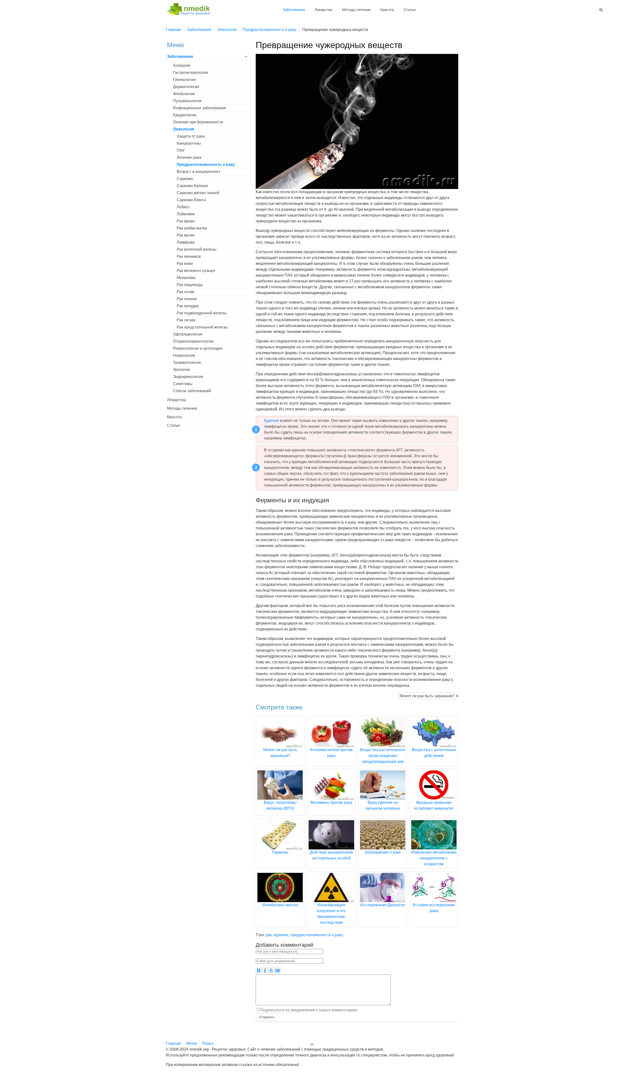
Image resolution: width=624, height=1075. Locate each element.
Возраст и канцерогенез (198, 171)
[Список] (278, 970)
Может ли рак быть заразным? (427, 696)
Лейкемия (186, 214)
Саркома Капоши (192, 186)
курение (281, 935)
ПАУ (181, 150)
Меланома (186, 278)
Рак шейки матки (192, 228)
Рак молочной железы (196, 249)
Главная (173, 1043)
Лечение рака (189, 157)
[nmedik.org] (190, 8)
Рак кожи (185, 263)
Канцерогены (189, 143)
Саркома (185, 179)
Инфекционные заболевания (199, 108)
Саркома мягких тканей (198, 193)
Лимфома (186, 242)
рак (269, 935)
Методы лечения (356, 10)
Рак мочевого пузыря (196, 271)
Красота (387, 10)
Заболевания (294, 10)
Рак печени (187, 299)
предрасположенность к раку (316, 935)
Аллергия (181, 65)
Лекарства (323, 10)
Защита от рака (191, 136)
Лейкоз (183, 207)
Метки (191, 1043)
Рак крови (186, 221)
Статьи (410, 10)
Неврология (184, 355)
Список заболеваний (192, 391)
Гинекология (184, 80)
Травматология (187, 362)
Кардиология (184, 115)
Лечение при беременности (198, 122)
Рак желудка (188, 306)
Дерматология (186, 87)
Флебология (184, 94)
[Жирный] (259, 970)
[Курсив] (265, 970)
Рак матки (186, 235)
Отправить (267, 1017)
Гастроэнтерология (190, 72)
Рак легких (186, 320)
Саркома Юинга (191, 200)
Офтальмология (187, 334)
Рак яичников (189, 256)
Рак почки (185, 292)
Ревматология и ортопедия (197, 348)
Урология (181, 370)
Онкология (183, 129)
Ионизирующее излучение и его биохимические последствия (331, 914)
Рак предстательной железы (202, 327)
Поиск (207, 1043)
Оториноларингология (193, 341)
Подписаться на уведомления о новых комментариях (309, 1010)
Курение (271, 420)
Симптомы (183, 384)
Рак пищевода (190, 285)
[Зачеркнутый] (271, 970)
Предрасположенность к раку (206, 164)
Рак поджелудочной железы (202, 313)
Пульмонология (187, 101)
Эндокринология (188, 377)
